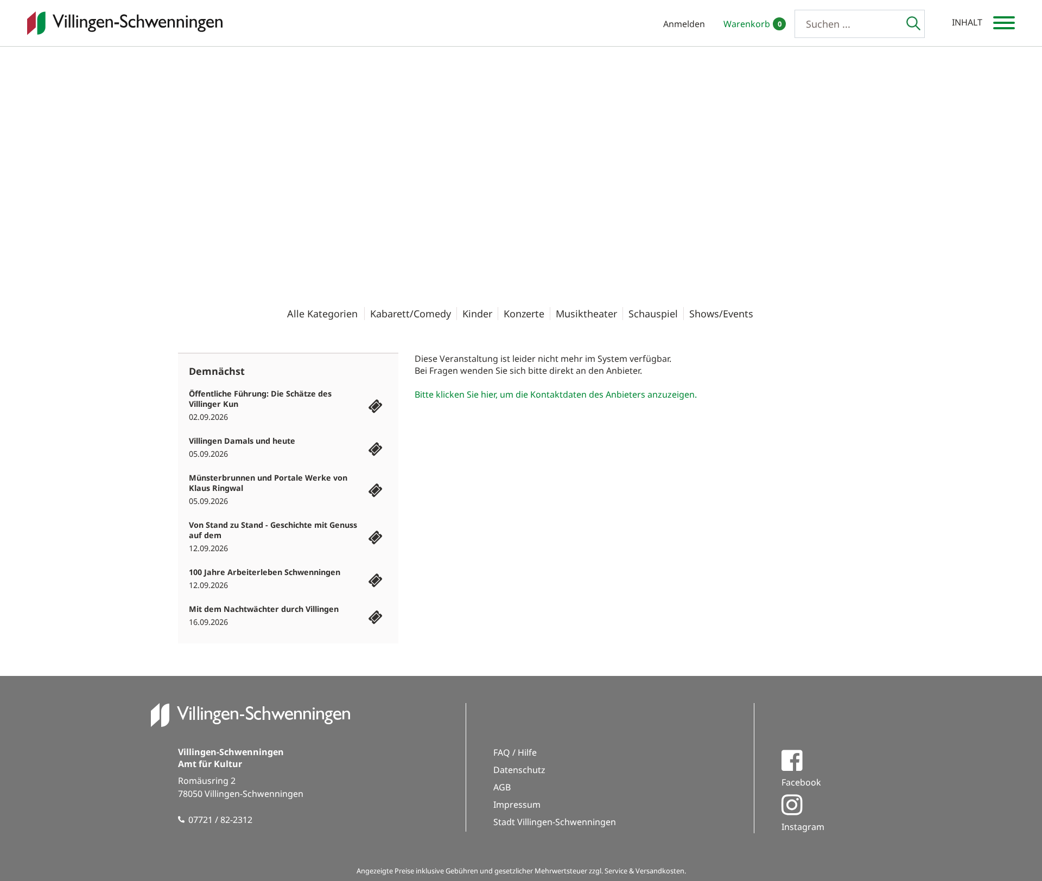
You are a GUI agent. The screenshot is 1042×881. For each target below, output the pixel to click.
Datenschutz (519, 770)
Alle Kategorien (322, 313)
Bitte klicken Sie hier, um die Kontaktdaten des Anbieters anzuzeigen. (556, 394)
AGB (502, 787)
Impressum (517, 804)
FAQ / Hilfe (515, 752)
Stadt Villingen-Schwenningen (554, 822)
